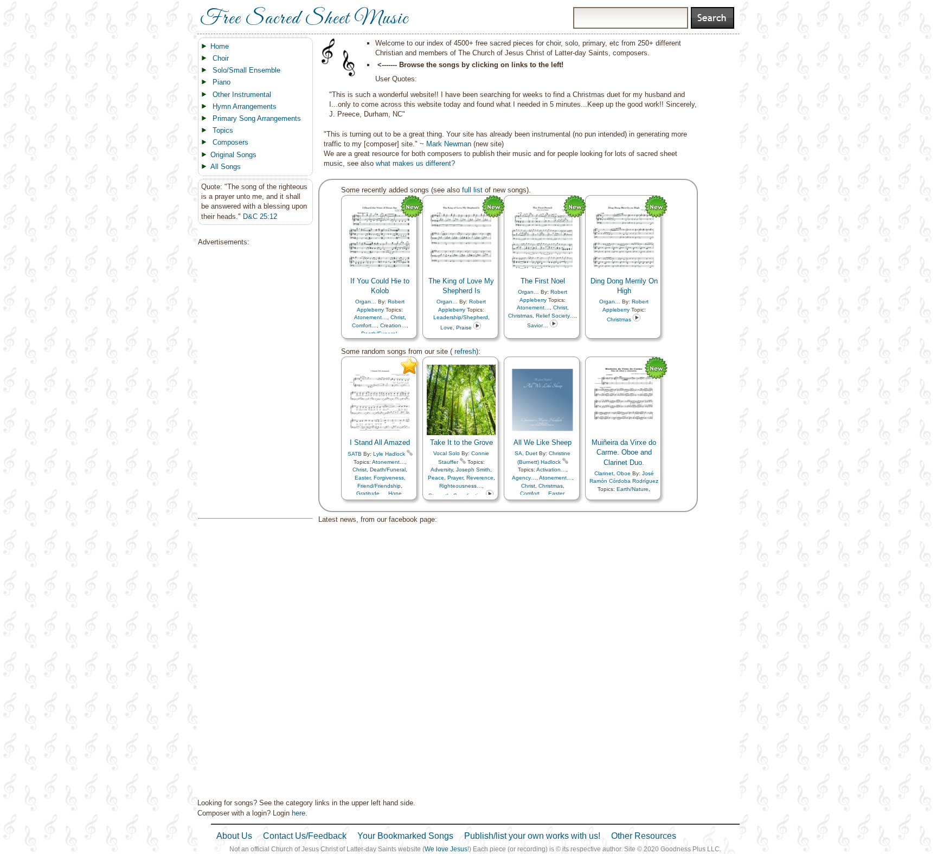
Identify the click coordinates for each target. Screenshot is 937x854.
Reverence (479, 478)
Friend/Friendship (379, 486)
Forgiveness (389, 478)
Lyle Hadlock (389, 454)
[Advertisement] (252, 382)
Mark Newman (448, 144)
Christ (397, 317)
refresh (464, 351)
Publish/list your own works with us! (532, 835)
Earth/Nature (633, 489)
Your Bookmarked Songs (405, 835)
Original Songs (233, 155)
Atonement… (370, 317)
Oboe (624, 473)
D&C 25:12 (260, 216)
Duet (531, 453)
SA (518, 453)
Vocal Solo (446, 453)
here (298, 813)
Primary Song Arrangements (257, 118)
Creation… (393, 325)
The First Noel (543, 281)
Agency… (524, 478)
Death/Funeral (388, 470)
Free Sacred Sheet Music (304, 19)
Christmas (520, 316)
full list (472, 190)
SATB (355, 454)
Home (219, 46)
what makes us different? (415, 163)
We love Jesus (446, 849)
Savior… (537, 325)
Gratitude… (370, 493)
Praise (464, 328)
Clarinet (603, 473)
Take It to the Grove (461, 442)
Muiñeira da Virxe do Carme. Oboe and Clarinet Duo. (624, 452)
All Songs (225, 167)
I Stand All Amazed (380, 442)
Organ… (365, 302)
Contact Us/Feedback (304, 835)
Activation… (551, 470)
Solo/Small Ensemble (246, 70)
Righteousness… (460, 486)
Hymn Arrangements (245, 106)
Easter (362, 478)
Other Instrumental (242, 94)
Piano (221, 82)
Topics (223, 130)
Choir (221, 58)
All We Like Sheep (543, 442)
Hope (395, 493)
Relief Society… (555, 316)
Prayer (455, 478)
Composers (230, 142)
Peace (436, 478)
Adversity (442, 470)
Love (446, 328)
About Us (234, 835)
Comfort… (364, 325)
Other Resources (643, 835)
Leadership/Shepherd (460, 317)
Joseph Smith (473, 470)
